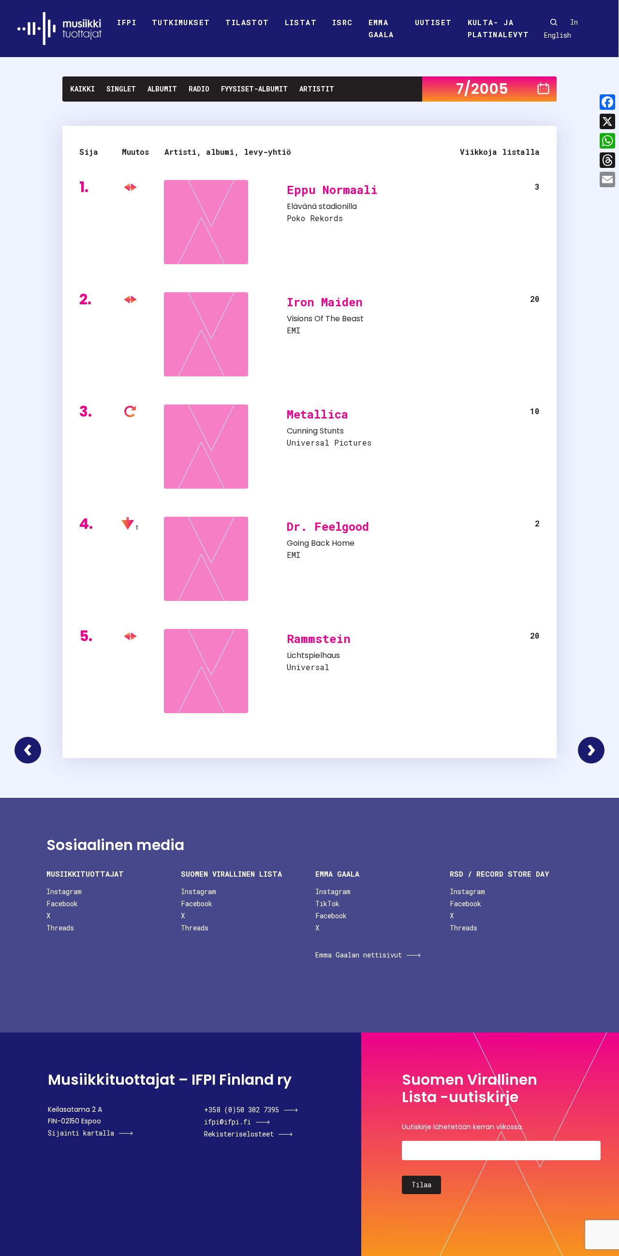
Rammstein (319, 638)
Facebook (62, 903)
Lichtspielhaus (313, 655)
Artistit (316, 88)
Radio (199, 88)
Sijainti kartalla (81, 1132)
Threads (60, 927)
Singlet (121, 88)
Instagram (64, 891)
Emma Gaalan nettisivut (358, 954)
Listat (301, 22)
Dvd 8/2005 (591, 750)
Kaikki (82, 88)
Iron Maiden (325, 302)
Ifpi (126, 22)
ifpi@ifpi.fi (227, 1121)
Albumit (162, 88)
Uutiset (433, 22)
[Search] (553, 22)
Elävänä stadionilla (322, 206)
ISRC (342, 22)
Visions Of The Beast (325, 318)
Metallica (317, 414)
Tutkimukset (181, 22)
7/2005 (482, 88)
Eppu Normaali (332, 189)
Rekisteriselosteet (239, 1133)
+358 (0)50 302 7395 (241, 1109)
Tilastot (247, 22)
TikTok (327, 903)
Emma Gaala (381, 28)
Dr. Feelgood (328, 526)
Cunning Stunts (315, 430)
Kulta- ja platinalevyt (499, 28)
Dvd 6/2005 (28, 750)
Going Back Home (320, 543)
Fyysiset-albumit (254, 88)
